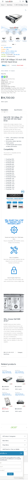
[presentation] (26, 427)
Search (20, 1)
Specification (18, 110)
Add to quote (4, 101)
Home (2, 5)
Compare (13, 70)
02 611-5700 (9, 54)
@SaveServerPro (11, 56)
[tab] (4, 110)
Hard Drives (9, 5)
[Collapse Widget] (21, 453)
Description (4, 110)
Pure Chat (21, 477)
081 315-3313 (16, 54)
